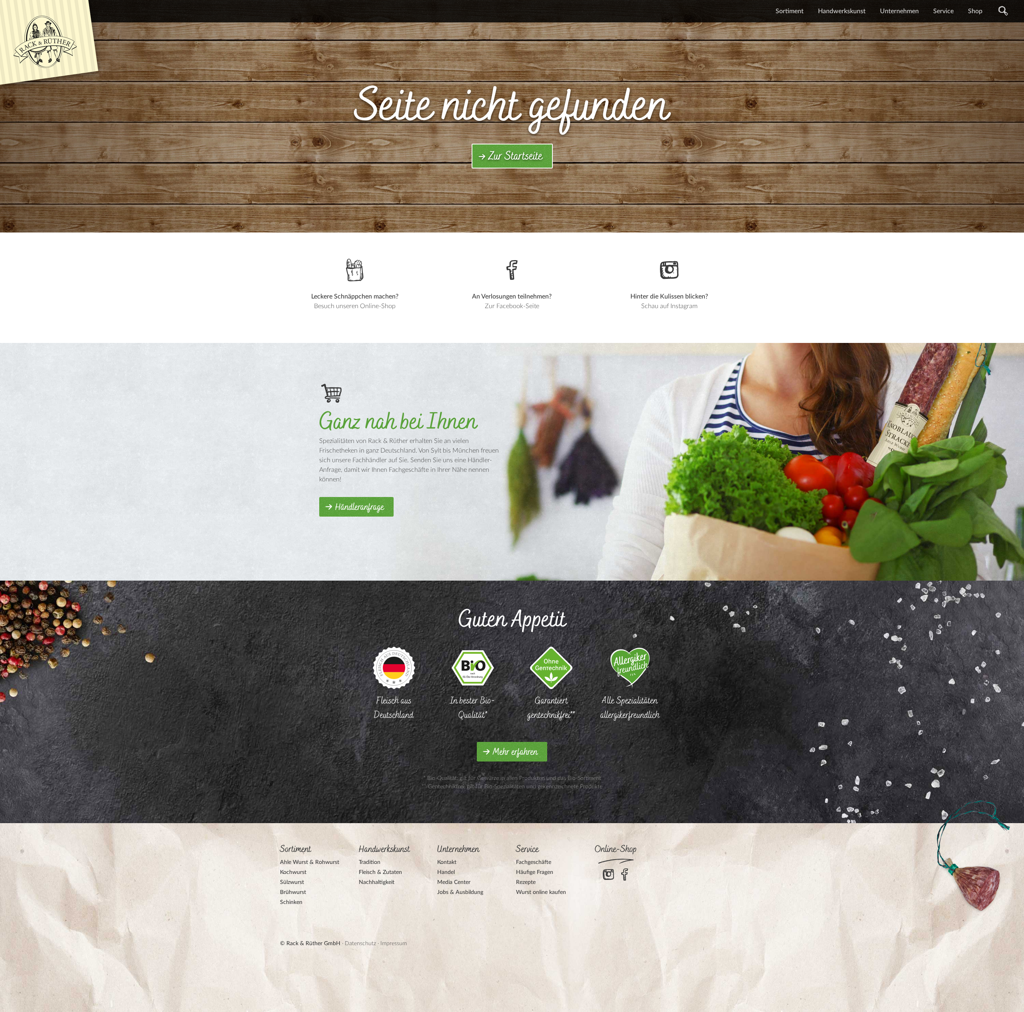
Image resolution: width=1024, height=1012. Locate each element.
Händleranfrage (359, 507)
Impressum (393, 943)
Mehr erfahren (515, 752)
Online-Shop (616, 849)
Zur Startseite (515, 156)
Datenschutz (360, 943)
